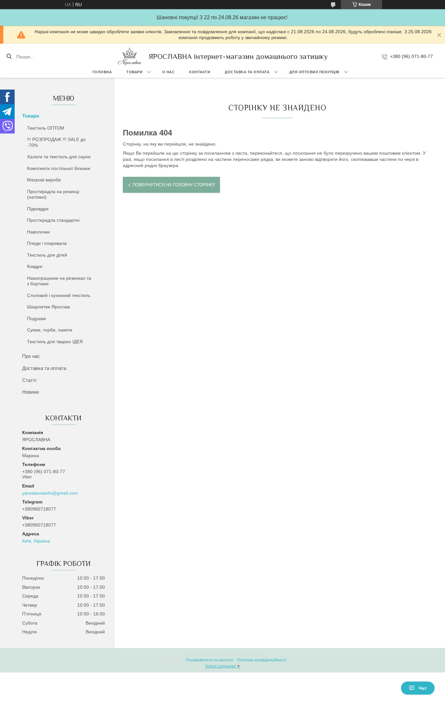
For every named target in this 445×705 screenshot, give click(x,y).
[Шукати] (9, 56)
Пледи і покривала (47, 243)
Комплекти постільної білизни (58, 168)
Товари (134, 72)
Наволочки (38, 231)
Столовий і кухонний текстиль (58, 295)
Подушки (36, 318)
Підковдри (38, 208)
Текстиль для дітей (47, 255)
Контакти (199, 72)
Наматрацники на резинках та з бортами (59, 281)
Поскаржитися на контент (210, 660)
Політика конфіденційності (262, 660)
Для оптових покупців (314, 72)
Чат (423, 688)
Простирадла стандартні (53, 220)
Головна (102, 72)
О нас (168, 72)
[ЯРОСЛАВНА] (129, 56)
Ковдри (34, 266)
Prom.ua (253, 654)
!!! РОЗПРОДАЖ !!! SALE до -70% (56, 142)
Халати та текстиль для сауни (59, 156)
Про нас (31, 356)
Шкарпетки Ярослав (48, 306)
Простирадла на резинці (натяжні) (53, 194)
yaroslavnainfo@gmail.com (50, 493)
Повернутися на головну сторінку (174, 184)
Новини (30, 392)
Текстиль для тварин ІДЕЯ (55, 341)
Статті (29, 380)
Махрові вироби (44, 179)
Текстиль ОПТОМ (45, 128)
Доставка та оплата (247, 72)
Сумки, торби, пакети (49, 329)
